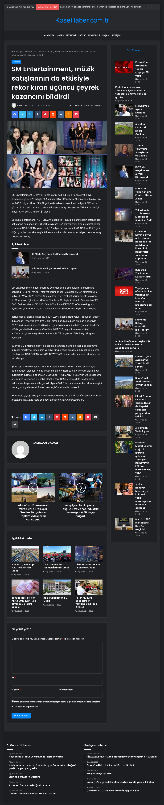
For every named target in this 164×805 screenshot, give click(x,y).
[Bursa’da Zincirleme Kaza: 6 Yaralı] (124, 274)
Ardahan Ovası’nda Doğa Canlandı (141, 129)
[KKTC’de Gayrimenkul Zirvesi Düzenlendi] (20, 258)
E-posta (16, 689)
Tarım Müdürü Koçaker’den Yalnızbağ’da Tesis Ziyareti (86, 602)
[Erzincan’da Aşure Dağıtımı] (124, 110)
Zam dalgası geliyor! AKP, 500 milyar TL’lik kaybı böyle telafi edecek (24, 602)
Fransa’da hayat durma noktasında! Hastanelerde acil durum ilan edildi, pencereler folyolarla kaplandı (143, 245)
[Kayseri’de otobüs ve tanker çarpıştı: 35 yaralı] (124, 67)
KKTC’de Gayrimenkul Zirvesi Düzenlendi (55, 254)
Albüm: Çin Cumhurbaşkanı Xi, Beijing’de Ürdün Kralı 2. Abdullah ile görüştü (132, 345)
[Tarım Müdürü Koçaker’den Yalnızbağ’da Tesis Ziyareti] (89, 587)
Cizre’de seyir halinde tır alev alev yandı (88, 566)
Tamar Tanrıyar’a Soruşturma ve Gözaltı (142, 150)
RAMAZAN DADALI (26, 105)
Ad (14, 677)
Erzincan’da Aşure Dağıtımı (73, 6)
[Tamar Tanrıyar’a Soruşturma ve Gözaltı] (124, 150)
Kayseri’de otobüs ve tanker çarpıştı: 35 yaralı (142, 69)
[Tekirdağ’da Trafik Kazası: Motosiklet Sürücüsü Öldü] (124, 214)
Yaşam (105, 35)
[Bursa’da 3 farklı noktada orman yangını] (124, 383)
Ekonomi (71, 35)
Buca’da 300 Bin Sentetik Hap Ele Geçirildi (142, 524)
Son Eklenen (134, 50)
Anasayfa (48, 35)
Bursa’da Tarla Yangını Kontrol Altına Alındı (143, 193)
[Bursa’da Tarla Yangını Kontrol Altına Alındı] (124, 193)
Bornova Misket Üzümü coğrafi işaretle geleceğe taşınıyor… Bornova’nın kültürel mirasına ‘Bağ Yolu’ (143, 458)
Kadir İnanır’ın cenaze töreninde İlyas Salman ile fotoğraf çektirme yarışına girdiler (131, 92)
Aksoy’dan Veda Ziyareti (143, 429)
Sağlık (82, 35)
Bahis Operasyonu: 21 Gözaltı (55, 599)
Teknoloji (94, 35)
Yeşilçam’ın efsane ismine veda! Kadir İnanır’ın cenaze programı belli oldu (143, 298)
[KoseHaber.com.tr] (82, 20)
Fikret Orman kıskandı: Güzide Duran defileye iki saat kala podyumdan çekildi (143, 406)
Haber (60, 35)
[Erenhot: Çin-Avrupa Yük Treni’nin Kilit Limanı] (25, 554)
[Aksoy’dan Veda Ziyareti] (124, 432)
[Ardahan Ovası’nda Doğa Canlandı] (124, 128)
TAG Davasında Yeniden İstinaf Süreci (56, 566)
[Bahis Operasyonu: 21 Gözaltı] (57, 587)
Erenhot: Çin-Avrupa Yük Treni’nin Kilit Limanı (23, 567)
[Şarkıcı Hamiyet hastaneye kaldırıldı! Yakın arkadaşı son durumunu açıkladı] (124, 489)
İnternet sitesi (66, 689)
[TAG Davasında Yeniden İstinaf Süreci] (57, 554)
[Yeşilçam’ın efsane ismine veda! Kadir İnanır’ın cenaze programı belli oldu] (124, 291)
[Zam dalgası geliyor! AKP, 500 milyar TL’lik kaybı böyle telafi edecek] (25, 587)
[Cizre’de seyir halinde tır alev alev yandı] (89, 554)
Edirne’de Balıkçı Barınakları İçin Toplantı (55, 268)
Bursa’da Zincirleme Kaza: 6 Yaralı (143, 273)
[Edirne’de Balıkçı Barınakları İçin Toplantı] (20, 272)
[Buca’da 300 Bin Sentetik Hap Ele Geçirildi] (124, 524)
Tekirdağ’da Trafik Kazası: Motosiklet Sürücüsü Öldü (143, 215)
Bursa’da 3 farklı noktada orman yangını (143, 381)
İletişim (116, 35)
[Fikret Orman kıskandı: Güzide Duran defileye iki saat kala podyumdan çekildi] (124, 401)
